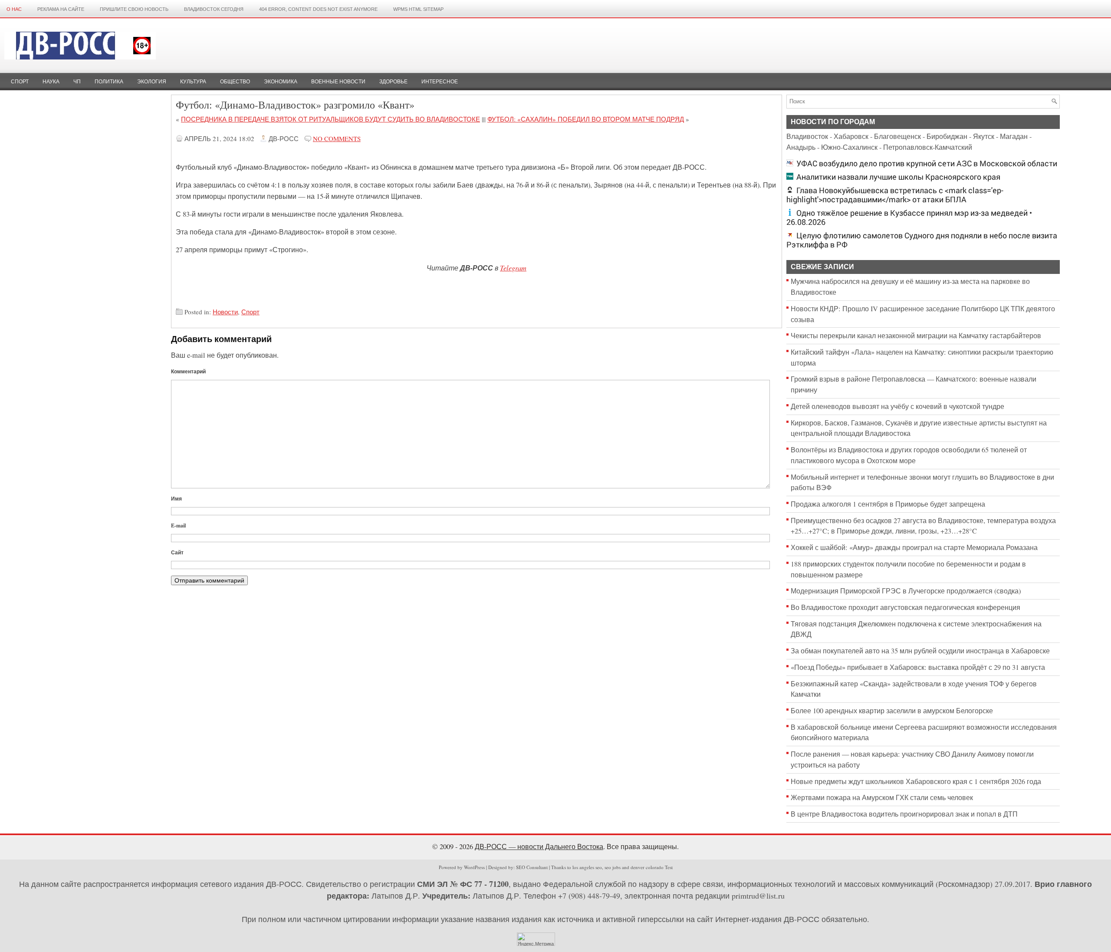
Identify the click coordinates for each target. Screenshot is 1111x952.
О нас (14, 9)
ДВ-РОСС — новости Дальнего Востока (539, 846)
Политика (109, 82)
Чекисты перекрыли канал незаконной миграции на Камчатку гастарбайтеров (916, 335)
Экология (151, 82)
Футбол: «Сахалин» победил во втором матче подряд (585, 119)
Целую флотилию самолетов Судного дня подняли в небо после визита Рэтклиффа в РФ (921, 240)
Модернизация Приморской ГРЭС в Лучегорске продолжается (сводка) (906, 591)
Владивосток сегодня (213, 9)
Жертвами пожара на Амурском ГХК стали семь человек (882, 797)
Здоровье (393, 82)
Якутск (983, 136)
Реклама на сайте (60, 9)
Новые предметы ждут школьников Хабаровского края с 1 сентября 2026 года (916, 781)
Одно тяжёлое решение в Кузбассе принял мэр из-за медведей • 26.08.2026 (909, 217)
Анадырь (800, 147)
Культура (193, 82)
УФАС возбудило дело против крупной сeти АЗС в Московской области (926, 163)
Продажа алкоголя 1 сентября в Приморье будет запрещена (888, 504)
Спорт (20, 82)
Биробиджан (947, 136)
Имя (176, 498)
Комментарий (188, 371)
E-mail (178, 525)
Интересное (439, 82)
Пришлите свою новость (134, 9)
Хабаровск (851, 136)
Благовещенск (897, 136)
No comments (337, 138)
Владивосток (807, 136)
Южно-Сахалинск (849, 147)
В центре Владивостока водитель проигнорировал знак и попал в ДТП (904, 814)
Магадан (1014, 136)
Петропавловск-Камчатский (927, 147)
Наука (51, 82)
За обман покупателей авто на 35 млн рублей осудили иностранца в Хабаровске (920, 651)
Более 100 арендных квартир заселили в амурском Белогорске (892, 710)
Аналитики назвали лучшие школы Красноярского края (898, 176)
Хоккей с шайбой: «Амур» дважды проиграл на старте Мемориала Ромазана (914, 547)
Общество (235, 82)
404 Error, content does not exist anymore (318, 9)
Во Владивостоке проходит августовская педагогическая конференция (905, 607)
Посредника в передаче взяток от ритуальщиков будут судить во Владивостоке (330, 119)
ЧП (77, 82)
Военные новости (338, 82)
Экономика (280, 82)
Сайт (177, 552)
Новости (225, 311)
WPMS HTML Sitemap (418, 9)
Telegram (513, 267)
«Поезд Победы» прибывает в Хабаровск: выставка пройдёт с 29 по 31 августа (918, 667)
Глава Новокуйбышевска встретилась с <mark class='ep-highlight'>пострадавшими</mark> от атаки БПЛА (894, 195)
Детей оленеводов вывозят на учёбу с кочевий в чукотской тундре (897, 406)
